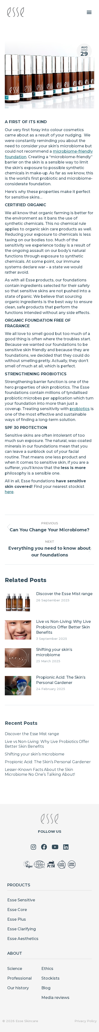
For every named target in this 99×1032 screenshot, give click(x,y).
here (9, 492)
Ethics (47, 968)
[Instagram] (33, 847)
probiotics (80, 408)
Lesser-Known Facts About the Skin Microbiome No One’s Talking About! (40, 772)
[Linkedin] (66, 847)
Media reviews (55, 997)
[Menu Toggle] (89, 12)
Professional (19, 978)
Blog (45, 988)
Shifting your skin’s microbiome (54, 652)
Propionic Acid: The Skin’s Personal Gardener (61, 680)
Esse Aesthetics (22, 938)
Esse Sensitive (21, 900)
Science (14, 968)
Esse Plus (16, 919)
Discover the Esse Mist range (64, 593)
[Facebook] (44, 847)
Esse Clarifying (21, 929)
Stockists (50, 978)
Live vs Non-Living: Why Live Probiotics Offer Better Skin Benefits (63, 627)
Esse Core (17, 909)
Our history (18, 988)
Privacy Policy (85, 1021)
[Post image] (18, 602)
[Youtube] (55, 847)
